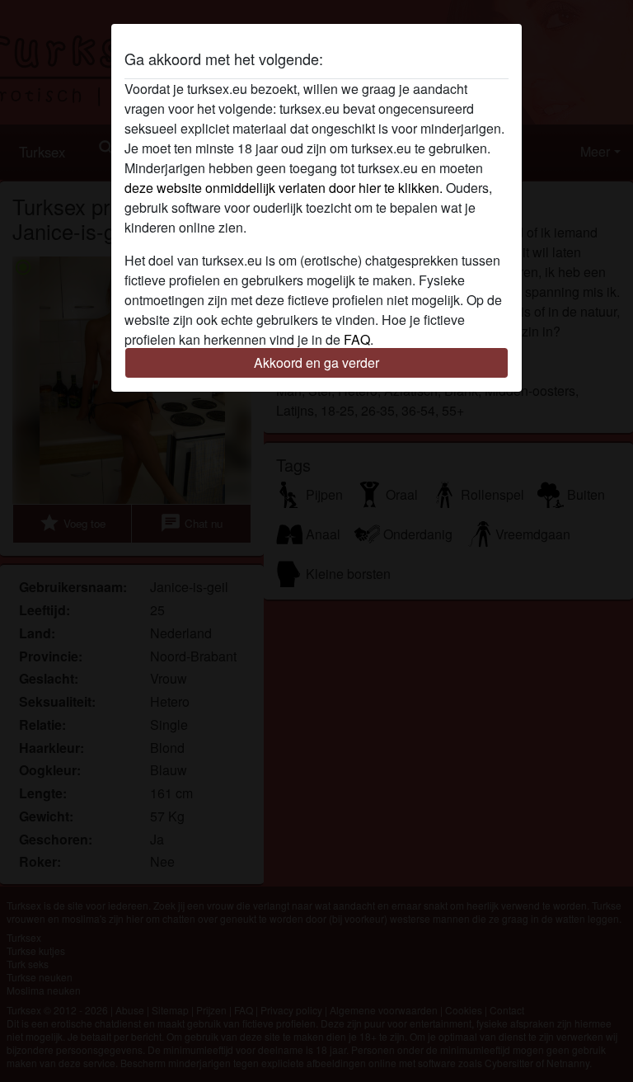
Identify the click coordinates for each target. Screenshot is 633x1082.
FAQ (357, 339)
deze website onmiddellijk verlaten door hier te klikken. (283, 187)
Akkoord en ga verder (316, 362)
